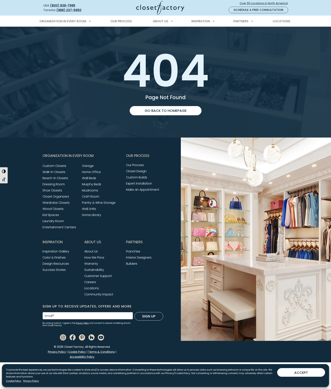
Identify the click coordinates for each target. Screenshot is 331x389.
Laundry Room (53, 221)
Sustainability (94, 270)
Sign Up (149, 316)
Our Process (135, 165)
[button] (82, 156)
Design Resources (56, 263)
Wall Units (89, 209)
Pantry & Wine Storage (99, 202)
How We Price (94, 257)
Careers (90, 282)
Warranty (91, 263)
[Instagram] (63, 337)
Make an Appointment (142, 189)
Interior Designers (139, 257)
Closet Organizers (56, 196)
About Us (91, 251)
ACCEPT (301, 372)
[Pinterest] (82, 337)
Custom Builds (136, 177)
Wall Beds (89, 178)
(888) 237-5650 (68, 10)
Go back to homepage (166, 110)
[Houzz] (91, 337)
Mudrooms (90, 190)
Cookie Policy (13, 380)
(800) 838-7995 (62, 5)
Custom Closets (54, 166)
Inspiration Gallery (56, 251)
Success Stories (54, 270)
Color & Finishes (54, 257)
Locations (91, 288)
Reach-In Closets (55, 178)
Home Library (91, 215)
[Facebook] (73, 337)
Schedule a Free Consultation (258, 10)
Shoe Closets (52, 190)
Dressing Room (54, 184)
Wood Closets (53, 209)
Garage (88, 166)
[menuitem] (64, 21)
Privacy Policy (31, 380)
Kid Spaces (51, 215)
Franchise (133, 251)
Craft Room (90, 196)
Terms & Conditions (101, 352)
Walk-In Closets (54, 172)
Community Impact (98, 294)
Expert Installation (139, 183)
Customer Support (98, 276)
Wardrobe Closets (56, 202)
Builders (131, 263)
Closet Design (136, 171)
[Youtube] (101, 337)
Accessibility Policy (82, 357)
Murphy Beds (91, 184)
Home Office (91, 172)
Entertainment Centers (59, 227)
